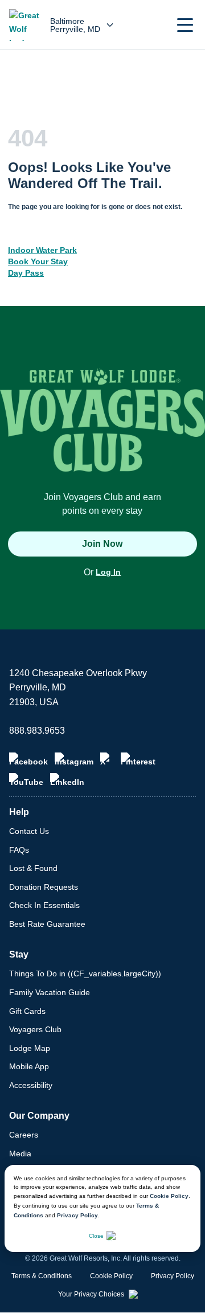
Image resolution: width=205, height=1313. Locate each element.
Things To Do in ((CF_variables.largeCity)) (85, 973)
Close (96, 1236)
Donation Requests (43, 886)
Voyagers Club (35, 1029)
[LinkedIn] (67, 780)
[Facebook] (28, 759)
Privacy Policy (77, 1215)
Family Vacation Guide (49, 992)
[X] (107, 759)
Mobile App (29, 1066)
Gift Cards (27, 1011)
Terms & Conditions (41, 1276)
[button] (185, 25)
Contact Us (29, 831)
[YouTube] (26, 780)
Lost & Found (33, 868)
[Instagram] (74, 759)
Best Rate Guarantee (47, 923)
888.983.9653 (37, 730)
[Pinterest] (138, 759)
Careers (23, 1134)
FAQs (19, 849)
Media (20, 1153)
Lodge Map (29, 1048)
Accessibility (30, 1085)
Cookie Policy (169, 1196)
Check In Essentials (44, 905)
